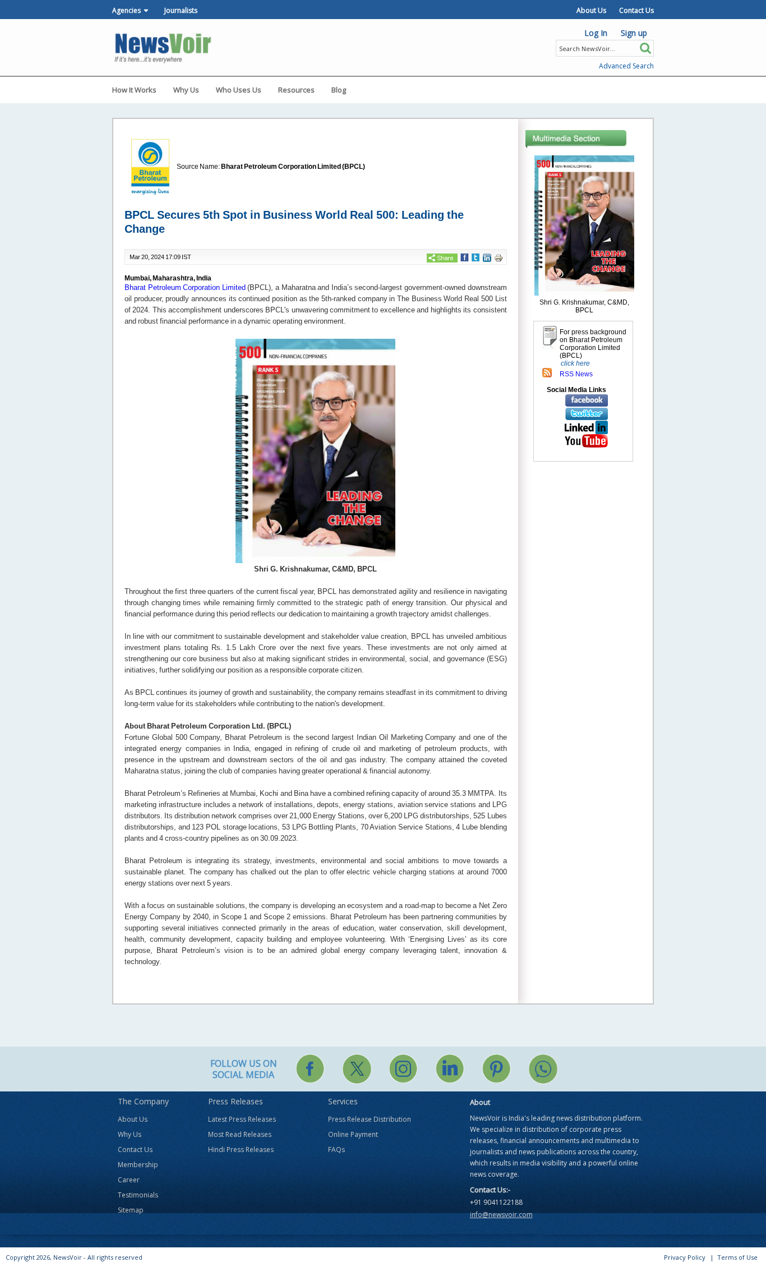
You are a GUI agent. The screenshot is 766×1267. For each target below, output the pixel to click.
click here (575, 363)
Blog (338, 90)
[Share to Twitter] (475, 257)
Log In (595, 32)
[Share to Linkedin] (487, 257)
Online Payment (353, 1134)
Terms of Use (737, 1257)
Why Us (186, 90)
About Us (591, 10)
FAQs (336, 1149)
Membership (138, 1164)
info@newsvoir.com (501, 1214)
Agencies (126, 10)
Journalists (180, 10)
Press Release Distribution (369, 1119)
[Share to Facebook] (464, 257)
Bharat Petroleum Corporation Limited (185, 287)
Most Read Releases (239, 1134)
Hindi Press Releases (241, 1149)
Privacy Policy (684, 1257)
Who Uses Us (238, 90)
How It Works (134, 90)
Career (129, 1180)
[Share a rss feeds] (547, 372)
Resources (296, 90)
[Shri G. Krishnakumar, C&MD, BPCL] (584, 225)
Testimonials (138, 1195)
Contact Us (636, 10)
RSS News (576, 374)
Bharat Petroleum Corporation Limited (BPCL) (293, 167)
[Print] (498, 258)
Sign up (634, 32)
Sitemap (131, 1210)
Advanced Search (626, 66)
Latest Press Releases (242, 1119)
